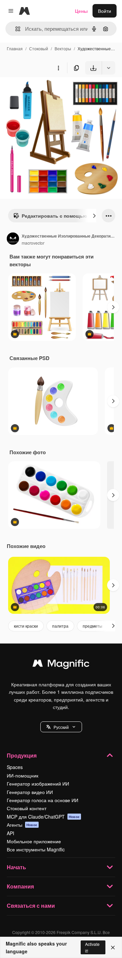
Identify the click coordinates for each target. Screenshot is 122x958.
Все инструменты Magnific (36, 849)
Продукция (22, 755)
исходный (45, 90)
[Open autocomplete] (15, 28)
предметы (92, 626)
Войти (104, 10)
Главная (15, 48)
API (10, 833)
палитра (60, 626)
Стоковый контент (26, 808)
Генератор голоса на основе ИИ (42, 800)
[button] (61, 726)
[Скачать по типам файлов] (108, 68)
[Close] (112, 947)
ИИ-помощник (22, 775)
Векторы (63, 48)
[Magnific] (61, 665)
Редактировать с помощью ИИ (58, 215)
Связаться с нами (31, 905)
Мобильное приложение (34, 841)
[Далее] (94, 215)
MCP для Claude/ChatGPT (43, 816)
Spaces (15, 767)
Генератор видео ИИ (30, 792)
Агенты (22, 824)
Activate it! (92, 947)
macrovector (33, 243)
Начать (16, 867)
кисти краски (26, 626)
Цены (81, 10)
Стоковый (38, 48)
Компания (20, 886)
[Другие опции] (58, 68)
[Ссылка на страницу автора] (13, 239)
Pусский (61, 727)
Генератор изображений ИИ (38, 783)
